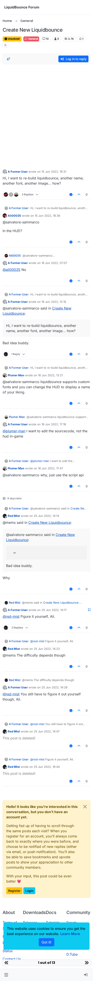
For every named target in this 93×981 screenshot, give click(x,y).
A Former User (18, 171)
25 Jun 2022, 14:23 (47, 648)
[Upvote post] (79, 194)
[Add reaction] (70, 194)
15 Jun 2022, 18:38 (47, 215)
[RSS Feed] (5, 45)
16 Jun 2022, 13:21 (50, 375)
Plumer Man (16, 375)
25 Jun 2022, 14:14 (46, 516)
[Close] (85, 807)
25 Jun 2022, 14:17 (54, 610)
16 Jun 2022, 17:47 (50, 468)
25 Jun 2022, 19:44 (47, 766)
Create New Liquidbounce (49, 522)
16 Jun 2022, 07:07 (54, 263)
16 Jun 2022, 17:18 (54, 424)
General (33, 38)
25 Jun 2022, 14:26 (54, 687)
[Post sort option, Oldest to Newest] (8, 59)
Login (29, 891)
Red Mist (14, 516)
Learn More (70, 934)
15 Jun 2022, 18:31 (54, 171)
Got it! (46, 942)
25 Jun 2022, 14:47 (46, 731)
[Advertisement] (46, 115)
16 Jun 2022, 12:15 (54, 301)
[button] (6, 975)
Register (14, 891)
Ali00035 (14, 215)
